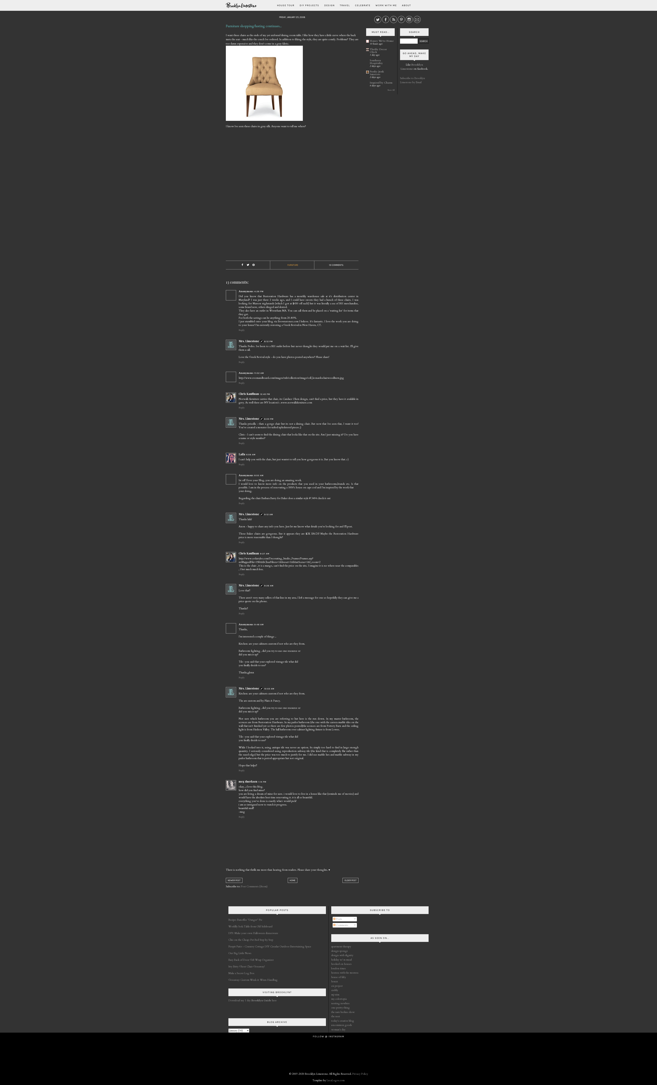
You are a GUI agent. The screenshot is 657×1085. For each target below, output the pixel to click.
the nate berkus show (343, 1012)
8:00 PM (268, 419)
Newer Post (234, 880)
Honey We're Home (382, 41)
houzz (334, 981)
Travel (345, 5)
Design (329, 5)
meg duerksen (248, 781)
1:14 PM (262, 782)
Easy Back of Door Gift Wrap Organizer (251, 960)
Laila (242, 454)
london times (338, 968)
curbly (334, 990)
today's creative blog (342, 1021)
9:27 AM (264, 554)
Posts (338, 919)
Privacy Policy (360, 1074)
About (406, 5)
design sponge (339, 951)
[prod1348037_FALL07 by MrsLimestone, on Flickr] (264, 84)
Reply (241, 330)
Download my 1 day (239, 1000)
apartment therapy (341, 946)
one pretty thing (340, 1007)
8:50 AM (258, 475)
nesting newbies (340, 1003)
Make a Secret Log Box (241, 973)
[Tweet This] (247, 265)
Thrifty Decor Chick (378, 51)
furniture (292, 265)
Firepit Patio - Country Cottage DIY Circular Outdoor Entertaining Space (269, 946)
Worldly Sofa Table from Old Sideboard (250, 926)
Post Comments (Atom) (254, 886)
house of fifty (338, 977)
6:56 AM (250, 454)
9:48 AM (259, 624)
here (264, 1000)
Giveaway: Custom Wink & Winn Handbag (253, 980)
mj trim (335, 994)
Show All (391, 90)
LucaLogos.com (336, 1080)
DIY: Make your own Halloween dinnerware (253, 933)
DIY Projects (309, 5)
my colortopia (339, 999)
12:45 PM (265, 394)
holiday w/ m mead (341, 959)
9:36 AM (268, 586)
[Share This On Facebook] (242, 265)
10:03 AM (269, 689)
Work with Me (386, 5)
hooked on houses (341, 964)
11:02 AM (259, 373)
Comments (341, 925)
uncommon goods (341, 1025)
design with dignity (342, 955)
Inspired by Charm (381, 82)
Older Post (350, 880)
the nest (335, 1016)
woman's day (338, 1029)
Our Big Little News (239, 953)
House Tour (285, 5)
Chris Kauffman (249, 394)
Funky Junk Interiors (377, 73)
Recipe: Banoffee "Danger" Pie (245, 920)
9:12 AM (268, 514)
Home (292, 880)
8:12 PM (268, 341)
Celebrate (362, 5)
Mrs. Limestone (249, 341)
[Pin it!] (253, 265)
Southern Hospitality (376, 62)
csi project (337, 986)
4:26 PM (258, 291)
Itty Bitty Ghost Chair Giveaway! (246, 966)
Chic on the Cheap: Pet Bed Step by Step (250, 940)
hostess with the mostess (344, 972)
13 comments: (336, 265)
